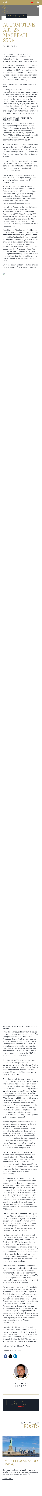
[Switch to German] (32, 2)
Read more (7, 1478)
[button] (5, 1356)
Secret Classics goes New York (20, 1462)
